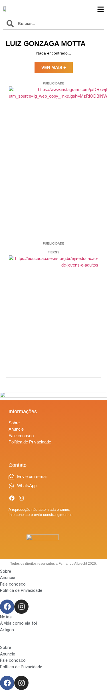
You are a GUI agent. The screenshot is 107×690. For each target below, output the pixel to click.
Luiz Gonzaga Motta (46, 43)
